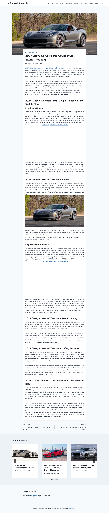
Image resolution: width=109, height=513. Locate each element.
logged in (34, 496)
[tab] (51, 479)
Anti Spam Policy (53, 3)
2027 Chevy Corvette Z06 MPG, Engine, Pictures (73, 427)
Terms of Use (88, 3)
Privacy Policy (98, 3)
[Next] (94, 461)
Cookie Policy (78, 3)
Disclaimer (69, 3)
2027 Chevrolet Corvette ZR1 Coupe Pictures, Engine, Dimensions (54, 467)
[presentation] (25, 452)
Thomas (29, 63)
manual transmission (53, 390)
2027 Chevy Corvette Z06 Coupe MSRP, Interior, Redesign (45, 68)
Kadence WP (72, 508)
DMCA (62, 3)
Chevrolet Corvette (31, 52)
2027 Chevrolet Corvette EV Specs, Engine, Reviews (37, 427)
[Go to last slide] (15, 461)
